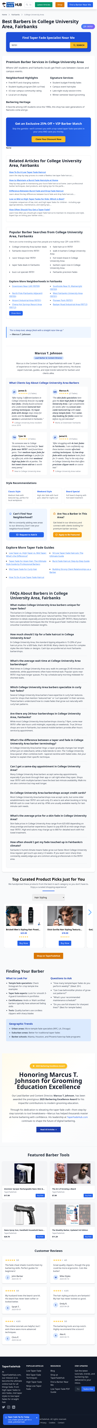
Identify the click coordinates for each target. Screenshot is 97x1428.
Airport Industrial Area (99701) (26, 300)
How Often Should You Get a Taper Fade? (29, 209)
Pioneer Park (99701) (63, 300)
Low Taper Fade (33, 1370)
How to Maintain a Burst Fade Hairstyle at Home (33, 180)
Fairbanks (15, 14)
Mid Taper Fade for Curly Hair (23, 569)
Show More (16, 313)
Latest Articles (43, 4)
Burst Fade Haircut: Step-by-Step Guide (71, 561)
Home (4, 14)
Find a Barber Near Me (80, 4)
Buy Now (23, 943)
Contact (61, 1422)
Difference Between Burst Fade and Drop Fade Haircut (36, 191)
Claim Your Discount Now (48, 139)
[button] (90, 912)
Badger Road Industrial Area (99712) (70, 304)
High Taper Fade (34, 1381)
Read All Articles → (48, 1129)
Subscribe (88, 1389)
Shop (59, 4)
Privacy (43, 1422)
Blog (53, 1370)
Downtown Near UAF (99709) (26, 286)
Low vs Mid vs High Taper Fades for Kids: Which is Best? (36, 199)
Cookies (52, 1422)
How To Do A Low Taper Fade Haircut (27, 172)
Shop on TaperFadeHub (48, 955)
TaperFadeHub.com (77, 1117)
